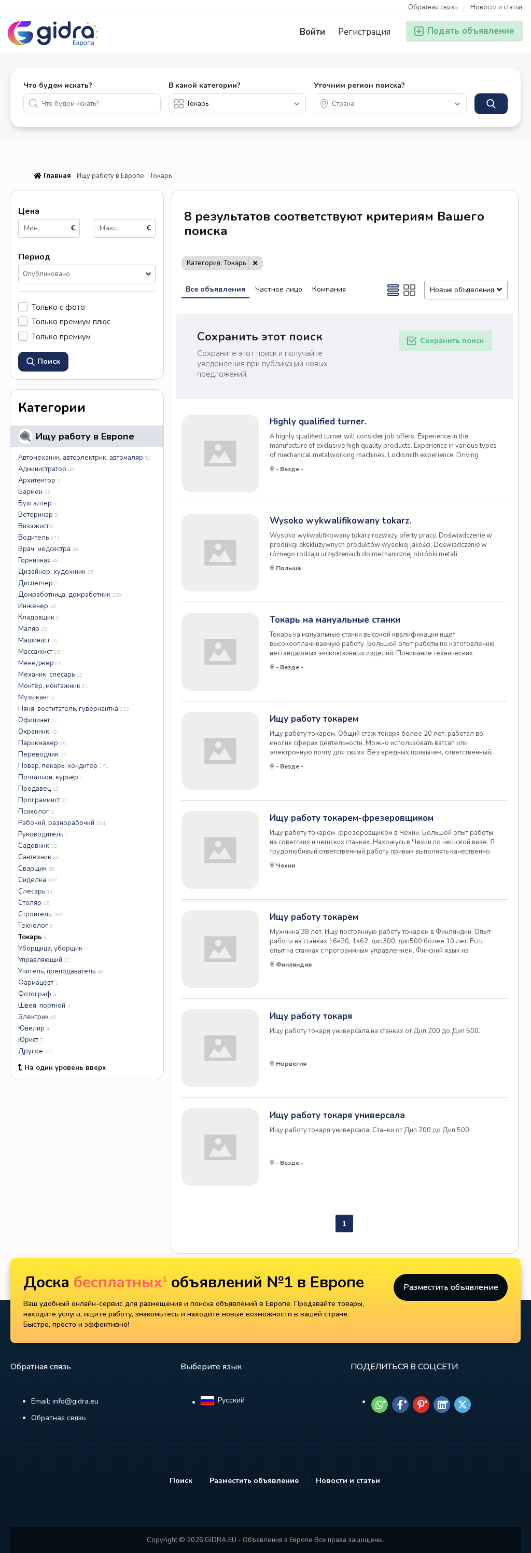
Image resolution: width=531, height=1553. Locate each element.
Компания (329, 289)
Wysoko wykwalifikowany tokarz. (341, 521)
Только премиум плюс (71, 321)
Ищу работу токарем (314, 719)
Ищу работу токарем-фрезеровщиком (352, 818)
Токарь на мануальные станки (335, 620)
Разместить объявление (450, 1287)
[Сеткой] (409, 290)
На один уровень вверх (65, 1068)
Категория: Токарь (216, 263)
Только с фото (58, 307)
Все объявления (215, 289)
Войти (312, 32)
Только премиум (61, 336)
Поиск (181, 1481)
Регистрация (364, 32)
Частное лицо (278, 289)
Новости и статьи (496, 7)
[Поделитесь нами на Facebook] (400, 1404)
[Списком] (393, 290)
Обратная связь (432, 7)
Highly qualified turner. (318, 422)
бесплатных (120, 1282)
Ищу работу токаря (311, 1016)
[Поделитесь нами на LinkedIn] (442, 1404)
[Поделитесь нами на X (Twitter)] (462, 1404)
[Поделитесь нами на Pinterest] (421, 1404)
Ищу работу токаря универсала (337, 1115)
